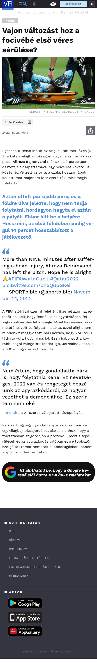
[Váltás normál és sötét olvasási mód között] (34, 4)
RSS (11, 531)
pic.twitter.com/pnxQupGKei (36, 285)
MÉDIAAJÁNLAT (19, 576)
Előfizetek (73, 3)
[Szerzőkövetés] (29, 122)
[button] (91, 12)
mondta (13, 412)
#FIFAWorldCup (27, 279)
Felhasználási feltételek (29, 558)
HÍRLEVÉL (15, 540)
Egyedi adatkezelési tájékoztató (34, 567)
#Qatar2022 (64, 279)
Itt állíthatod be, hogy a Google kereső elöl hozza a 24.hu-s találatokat (54, 472)
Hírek (10, 20)
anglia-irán (64, 12)
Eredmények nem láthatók (53, 3)
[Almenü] (23, 4)
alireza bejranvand (36, 12)
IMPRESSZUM (18, 549)
